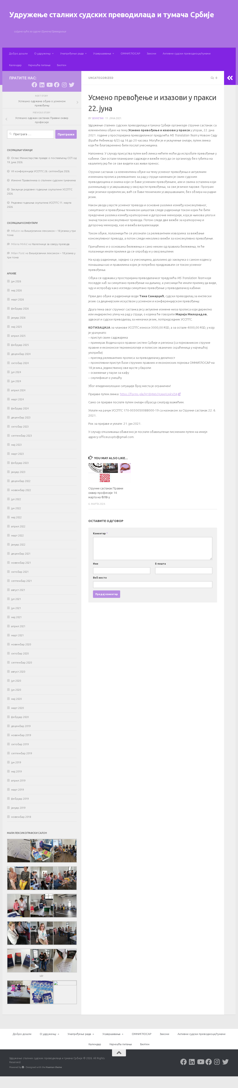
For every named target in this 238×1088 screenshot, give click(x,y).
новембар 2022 (21, 490)
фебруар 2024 (20, 408)
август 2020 (18, 671)
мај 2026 (16, 290)
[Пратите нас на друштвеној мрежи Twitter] (71, 85)
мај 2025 (16, 326)
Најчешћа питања (39, 65)
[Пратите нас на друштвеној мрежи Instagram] (64, 85)
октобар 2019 (20, 744)
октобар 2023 (20, 426)
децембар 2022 (20, 481)
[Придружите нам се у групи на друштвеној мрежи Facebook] (57, 85)
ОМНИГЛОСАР (130, 53)
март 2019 (17, 789)
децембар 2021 (20, 553)
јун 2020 (16, 689)
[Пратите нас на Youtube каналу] (49, 85)
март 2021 (17, 635)
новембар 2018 (21, 816)
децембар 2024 (20, 354)
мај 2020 (16, 698)
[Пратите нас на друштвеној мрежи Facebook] (34, 85)
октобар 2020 (20, 653)
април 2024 (18, 390)
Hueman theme (54, 1067)
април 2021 (18, 626)
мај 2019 (16, 771)
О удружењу (42, 53)
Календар (15, 65)
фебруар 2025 (20, 345)
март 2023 (17, 453)
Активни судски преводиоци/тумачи (187, 53)
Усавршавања (102, 53)
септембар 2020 (21, 662)
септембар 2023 (21, 435)
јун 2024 (16, 381)
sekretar (98, 118)
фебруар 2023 (20, 462)
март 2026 (17, 299)
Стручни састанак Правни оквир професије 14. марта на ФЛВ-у (105, 493)
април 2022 (18, 526)
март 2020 (17, 708)
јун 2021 (16, 608)
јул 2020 (16, 680)
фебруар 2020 (20, 717)
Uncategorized (100, 77)
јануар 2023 (18, 472)
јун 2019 (16, 762)
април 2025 (18, 335)
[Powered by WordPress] (23, 1067)
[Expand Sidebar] (230, 78)
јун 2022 (16, 508)
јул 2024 (16, 372)
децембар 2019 (20, 726)
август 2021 (18, 590)
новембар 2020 (21, 644)
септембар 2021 (21, 580)
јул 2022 (16, 499)
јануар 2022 (18, 544)
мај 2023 (16, 444)
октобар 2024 (20, 363)
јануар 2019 (18, 807)
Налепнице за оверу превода (50, 244)
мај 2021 (16, 617)
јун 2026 (16, 281)
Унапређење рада (72, 53)
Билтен (61, 65)
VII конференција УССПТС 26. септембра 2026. (40, 171)
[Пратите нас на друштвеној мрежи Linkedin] (42, 85)
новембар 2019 (21, 735)
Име (95, 563)
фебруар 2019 (20, 798)
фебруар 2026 (20, 308)
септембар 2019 (21, 753)
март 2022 (17, 535)
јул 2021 (16, 599)
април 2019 (18, 780)
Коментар (100, 533)
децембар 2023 (20, 417)
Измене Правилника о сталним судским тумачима (43, 180)
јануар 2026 (18, 317)
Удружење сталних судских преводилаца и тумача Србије (111, 14)
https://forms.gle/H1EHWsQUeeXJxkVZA (148, 394)
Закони (151, 53)
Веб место (100, 577)
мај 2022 (16, 517)
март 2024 (17, 399)
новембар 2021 (21, 562)
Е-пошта (160, 563)
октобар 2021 (20, 571)
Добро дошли (18, 53)
